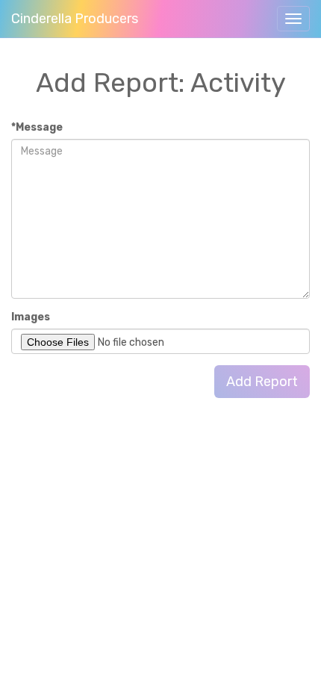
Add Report (262, 381)
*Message (37, 127)
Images (30, 317)
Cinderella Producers (74, 18)
